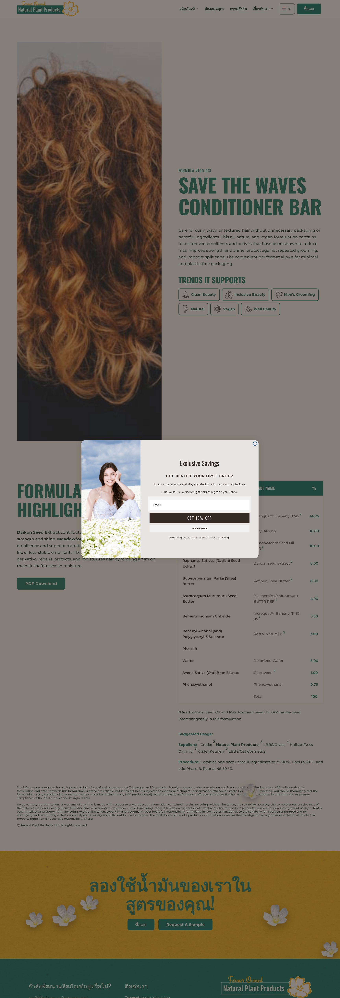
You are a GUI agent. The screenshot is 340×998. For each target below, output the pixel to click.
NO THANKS (199, 528)
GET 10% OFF (199, 518)
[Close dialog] (255, 444)
